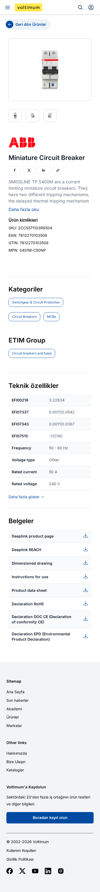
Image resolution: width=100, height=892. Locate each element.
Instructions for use (30, 576)
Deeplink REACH (26, 549)
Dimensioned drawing (32, 563)
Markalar (14, 725)
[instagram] (61, 871)
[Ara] (80, 7)
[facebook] (9, 871)
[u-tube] (35, 871)
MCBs (51, 317)
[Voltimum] (28, 7)
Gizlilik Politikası (20, 859)
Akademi (14, 709)
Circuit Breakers (24, 317)
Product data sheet (29, 590)
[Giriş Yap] (91, 7)
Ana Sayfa (15, 692)
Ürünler (12, 717)
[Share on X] (29, 170)
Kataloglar (15, 770)
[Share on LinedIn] (43, 170)
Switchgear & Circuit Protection (36, 302)
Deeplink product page (33, 536)
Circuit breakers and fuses (32, 353)
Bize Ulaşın (15, 761)
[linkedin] (48, 871)
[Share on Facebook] (15, 170)
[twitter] (22, 871)
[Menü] (7, 7)
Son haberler (17, 700)
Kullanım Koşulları (21, 850)
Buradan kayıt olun (50, 817)
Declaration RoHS (28, 604)
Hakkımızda (16, 753)
